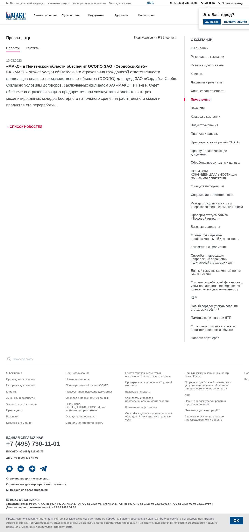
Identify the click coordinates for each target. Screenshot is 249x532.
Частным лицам (58, 3)
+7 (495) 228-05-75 (31, 451)
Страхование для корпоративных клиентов (36, 484)
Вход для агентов (120, 3)
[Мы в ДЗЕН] (32, 468)
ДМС (150, 2)
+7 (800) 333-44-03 (26, 457)
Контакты (32, 48)
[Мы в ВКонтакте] (21, 468)
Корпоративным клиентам (89, 3)
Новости (13, 48)
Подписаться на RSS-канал (154, 37)
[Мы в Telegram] (43, 468)
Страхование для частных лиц (27, 478)
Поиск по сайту (232, 3)
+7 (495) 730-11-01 (185, 2)
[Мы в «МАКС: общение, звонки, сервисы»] (9, 468)
